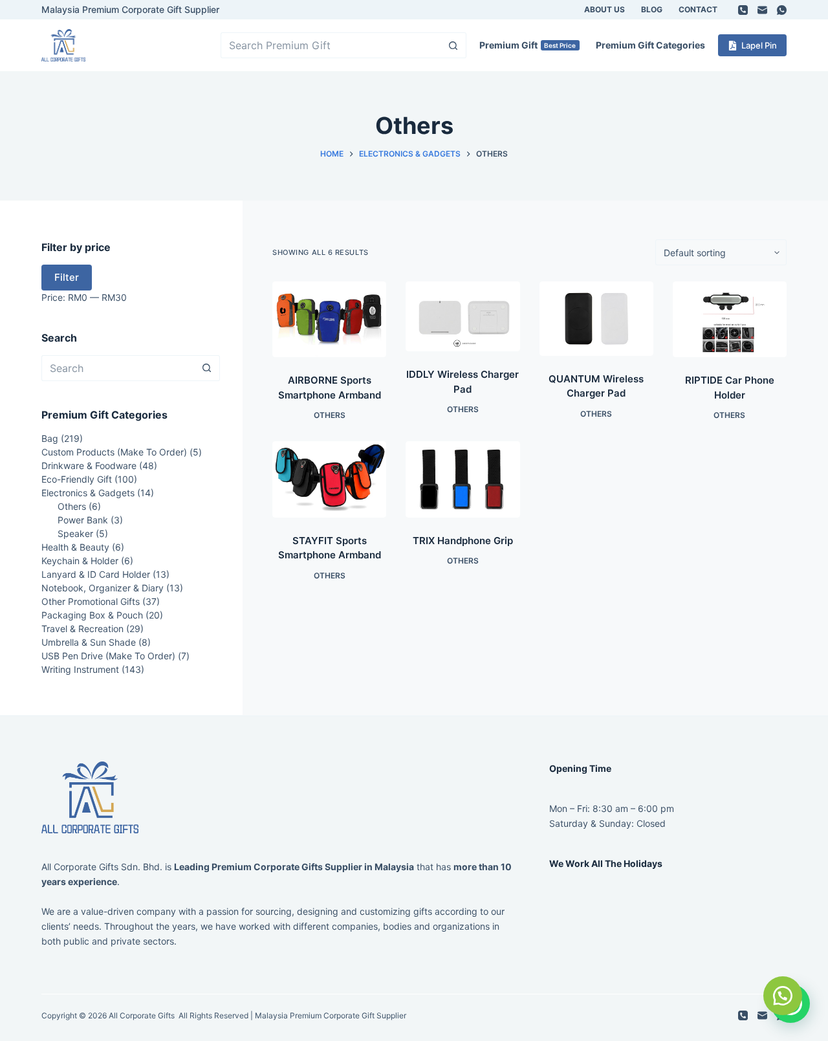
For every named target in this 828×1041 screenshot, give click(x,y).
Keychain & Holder (79, 560)
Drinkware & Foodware (88, 465)
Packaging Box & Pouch (92, 614)
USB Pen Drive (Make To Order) (108, 655)
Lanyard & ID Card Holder (95, 574)
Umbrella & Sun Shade (88, 642)
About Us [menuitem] (604, 9)
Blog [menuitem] (651, 9)
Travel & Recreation (82, 628)
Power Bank (83, 519)
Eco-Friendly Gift (76, 479)
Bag (49, 438)
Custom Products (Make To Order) (114, 451)
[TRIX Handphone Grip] (462, 479)
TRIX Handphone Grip (463, 540)
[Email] (762, 10)
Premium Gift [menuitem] (527, 44)
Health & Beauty (75, 547)
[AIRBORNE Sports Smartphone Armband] (329, 319)
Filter (66, 277)
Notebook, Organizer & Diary (102, 587)
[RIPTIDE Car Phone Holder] (730, 319)
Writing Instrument (80, 669)
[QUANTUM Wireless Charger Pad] (596, 318)
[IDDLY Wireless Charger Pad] (462, 316)
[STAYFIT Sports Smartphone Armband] (329, 479)
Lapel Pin (759, 45)
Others (329, 415)
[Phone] (743, 10)
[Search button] (453, 45)
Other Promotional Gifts (90, 601)
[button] (782, 995)
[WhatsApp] (782, 10)
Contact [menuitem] (698, 9)
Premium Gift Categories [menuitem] (650, 44)
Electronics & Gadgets (88, 492)
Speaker (75, 533)
